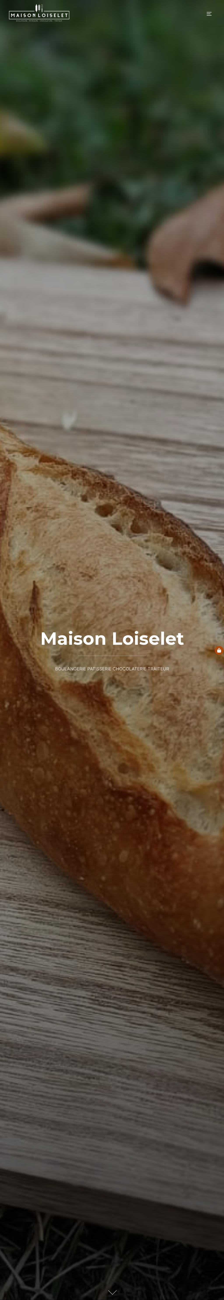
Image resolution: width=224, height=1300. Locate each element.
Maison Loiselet (112, 638)
